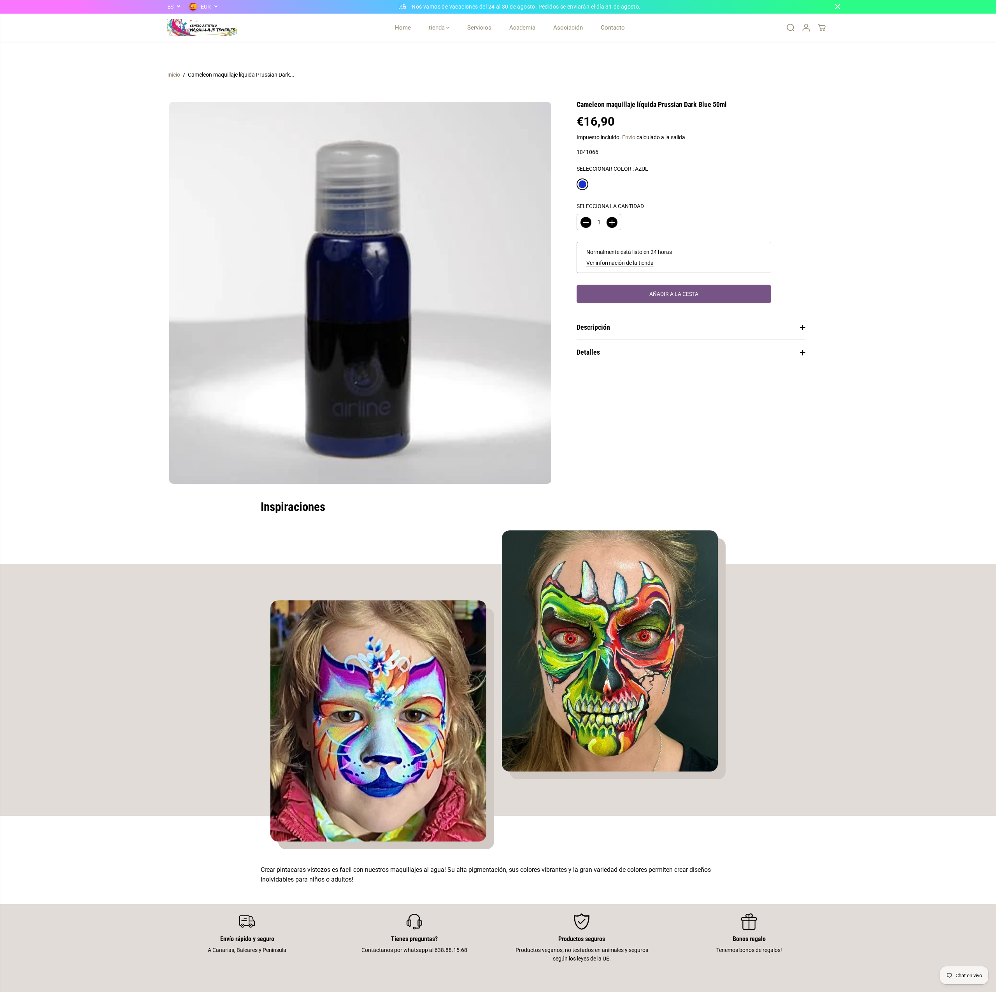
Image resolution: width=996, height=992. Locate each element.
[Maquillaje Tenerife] (202, 27)
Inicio (173, 75)
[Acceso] (806, 28)
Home (403, 27)
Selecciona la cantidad (610, 206)
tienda (437, 27)
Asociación (568, 27)
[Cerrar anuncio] (837, 6)
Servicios (479, 27)
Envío (628, 137)
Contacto (613, 27)
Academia (522, 27)
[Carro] (822, 28)
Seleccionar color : (612, 169)
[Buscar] (791, 28)
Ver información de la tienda (620, 263)
